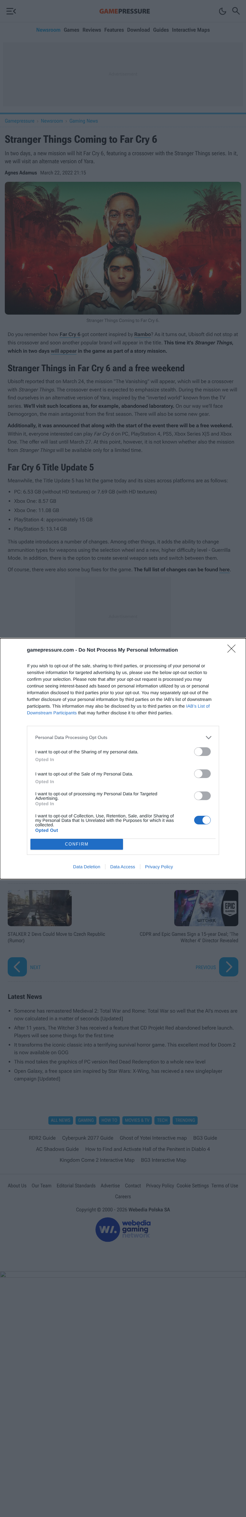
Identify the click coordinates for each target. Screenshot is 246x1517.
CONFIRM (77, 844)
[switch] (202, 751)
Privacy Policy (159, 866)
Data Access (122, 866)
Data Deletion (86, 866)
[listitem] (123, 737)
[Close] (233, 651)
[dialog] (123, 758)
